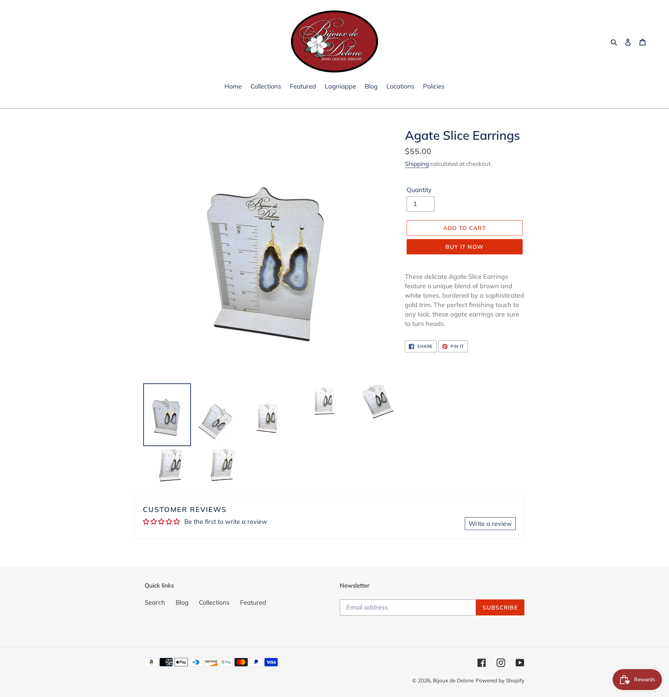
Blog (182, 602)
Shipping (417, 163)
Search (155, 602)
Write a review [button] (490, 524)
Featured (253, 602)
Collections (214, 602)
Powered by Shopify (500, 680)
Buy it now (464, 246)
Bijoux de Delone (453, 680)
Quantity (419, 190)
